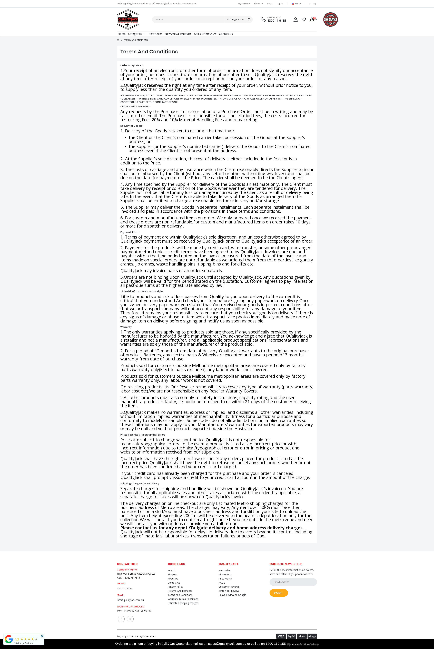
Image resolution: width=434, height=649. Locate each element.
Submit (278, 592)
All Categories (234, 19)
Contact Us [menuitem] (226, 34)
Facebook (121, 619)
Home (118, 40)
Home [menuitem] (121, 34)
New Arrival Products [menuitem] (178, 34)
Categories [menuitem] (135, 34)
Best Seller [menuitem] (155, 34)
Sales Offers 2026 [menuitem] (205, 34)
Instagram (130, 619)
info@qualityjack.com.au (130, 600)
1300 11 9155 (124, 588)
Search (249, 19)
